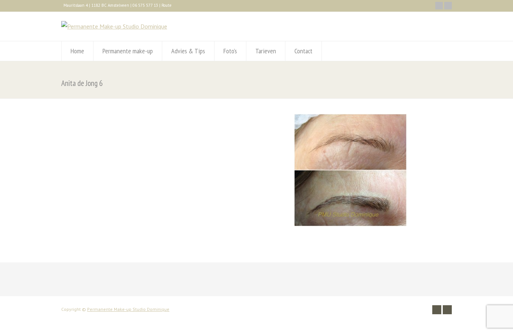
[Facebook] (439, 5)
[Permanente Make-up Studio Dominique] (114, 26)
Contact (303, 51)
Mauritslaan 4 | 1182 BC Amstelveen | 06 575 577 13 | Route (117, 5)
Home (77, 51)
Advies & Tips (188, 51)
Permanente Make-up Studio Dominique (128, 309)
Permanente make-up (128, 51)
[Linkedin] (448, 5)
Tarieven (265, 51)
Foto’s (230, 51)
